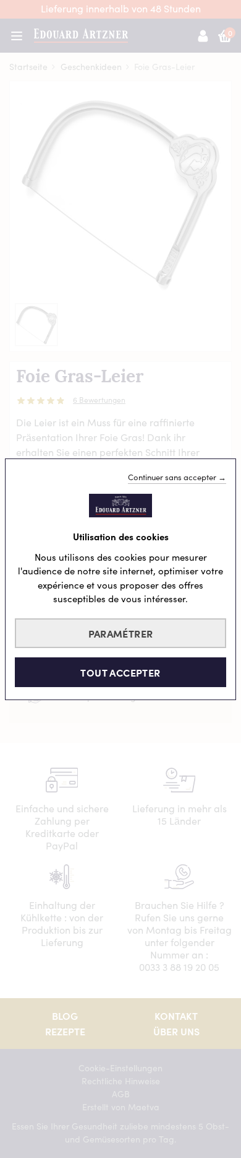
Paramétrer (120, 633)
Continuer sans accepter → (177, 476)
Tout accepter (120, 672)
